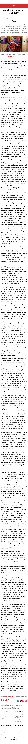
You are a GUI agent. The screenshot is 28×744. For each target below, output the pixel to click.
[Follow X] (21, 701)
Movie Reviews (18, 730)
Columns (3, 716)
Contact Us (14, 739)
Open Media (4, 711)
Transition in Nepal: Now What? (20, 717)
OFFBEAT (23, 6)
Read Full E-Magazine (13, 56)
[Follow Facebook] (18, 701)
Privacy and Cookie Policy (8, 737)
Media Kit (23, 737)
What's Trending (6, 725)
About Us (18, 737)
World (2, 730)
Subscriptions (4, 718)
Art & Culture (18, 728)
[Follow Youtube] (23, 701)
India (2, 728)
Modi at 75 (17, 719)
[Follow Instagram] (26, 701)
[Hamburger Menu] (2, 6)
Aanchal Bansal (14, 16)
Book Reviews (18, 732)
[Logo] (14, 6)
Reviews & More (19, 725)
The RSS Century (19, 714)
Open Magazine (19, 711)
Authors (3, 714)
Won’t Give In (18, 721)
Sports (2, 734)
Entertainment (4, 732)
